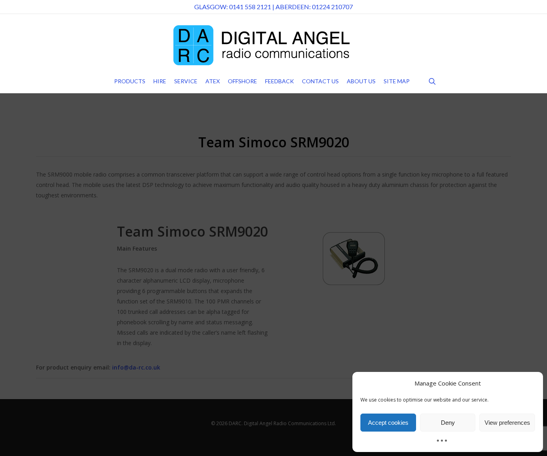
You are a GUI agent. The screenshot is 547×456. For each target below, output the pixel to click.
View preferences (507, 422)
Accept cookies (388, 422)
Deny (448, 422)
